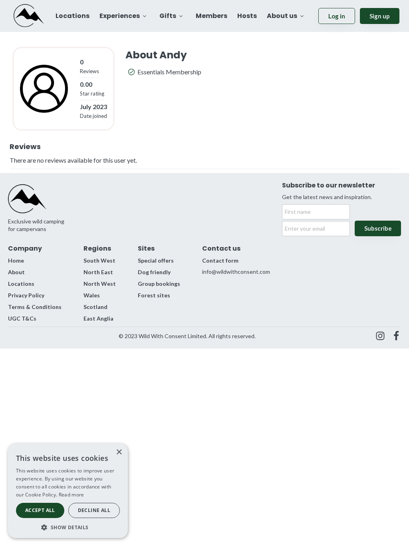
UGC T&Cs (22, 318)
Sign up (379, 16)
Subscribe (378, 228)
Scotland (95, 306)
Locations (21, 283)
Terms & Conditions (35, 306)
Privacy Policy (26, 295)
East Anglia (98, 318)
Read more (71, 494)
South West (99, 260)
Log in (336, 16)
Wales (91, 295)
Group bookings (159, 283)
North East (98, 272)
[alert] (68, 491)
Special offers (156, 260)
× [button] (119, 452)
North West (99, 283)
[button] (68, 526)
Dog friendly (154, 272)
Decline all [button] (94, 510)
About (16, 272)
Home (16, 260)
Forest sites (154, 295)
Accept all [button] (40, 510)
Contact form (220, 260)
